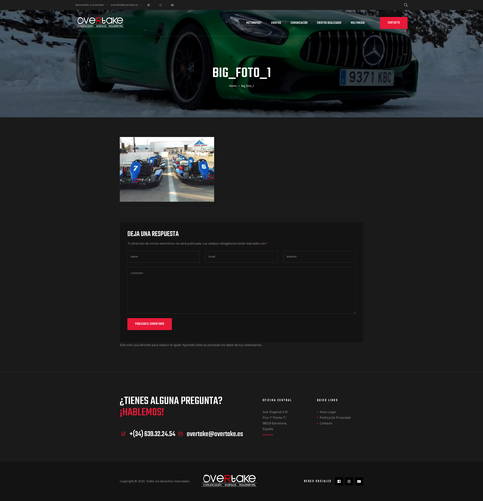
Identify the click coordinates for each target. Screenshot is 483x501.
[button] (394, 23)
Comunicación (299, 23)
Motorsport (254, 23)
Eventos (276, 23)
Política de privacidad (335, 418)
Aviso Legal (328, 412)
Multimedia (358, 23)
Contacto (326, 423)
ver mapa (268, 434)
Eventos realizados (329, 23)
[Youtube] (172, 5)
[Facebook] (148, 5)
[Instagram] (160, 5)
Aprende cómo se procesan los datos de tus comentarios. (222, 345)
